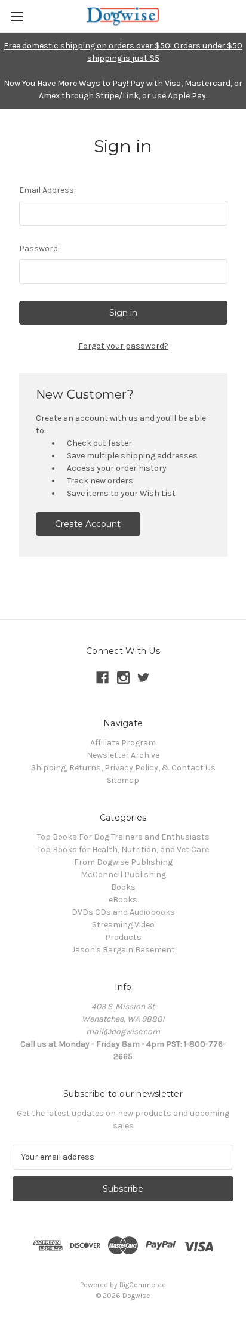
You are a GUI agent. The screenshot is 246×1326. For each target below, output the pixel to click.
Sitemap (123, 780)
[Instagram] (123, 677)
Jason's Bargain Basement (123, 950)
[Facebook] (102, 677)
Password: (39, 248)
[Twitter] (143, 677)
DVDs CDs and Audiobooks (123, 912)
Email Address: (47, 190)
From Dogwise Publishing (123, 862)
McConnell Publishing (123, 874)
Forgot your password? (123, 346)
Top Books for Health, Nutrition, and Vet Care (123, 849)
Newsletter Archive (123, 755)
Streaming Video (123, 925)
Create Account (88, 524)
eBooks (123, 900)
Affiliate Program (123, 743)
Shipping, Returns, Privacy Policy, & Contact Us (123, 768)
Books (123, 887)
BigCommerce (142, 1285)
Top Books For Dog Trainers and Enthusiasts (123, 837)
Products (123, 937)
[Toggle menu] (16, 16)
